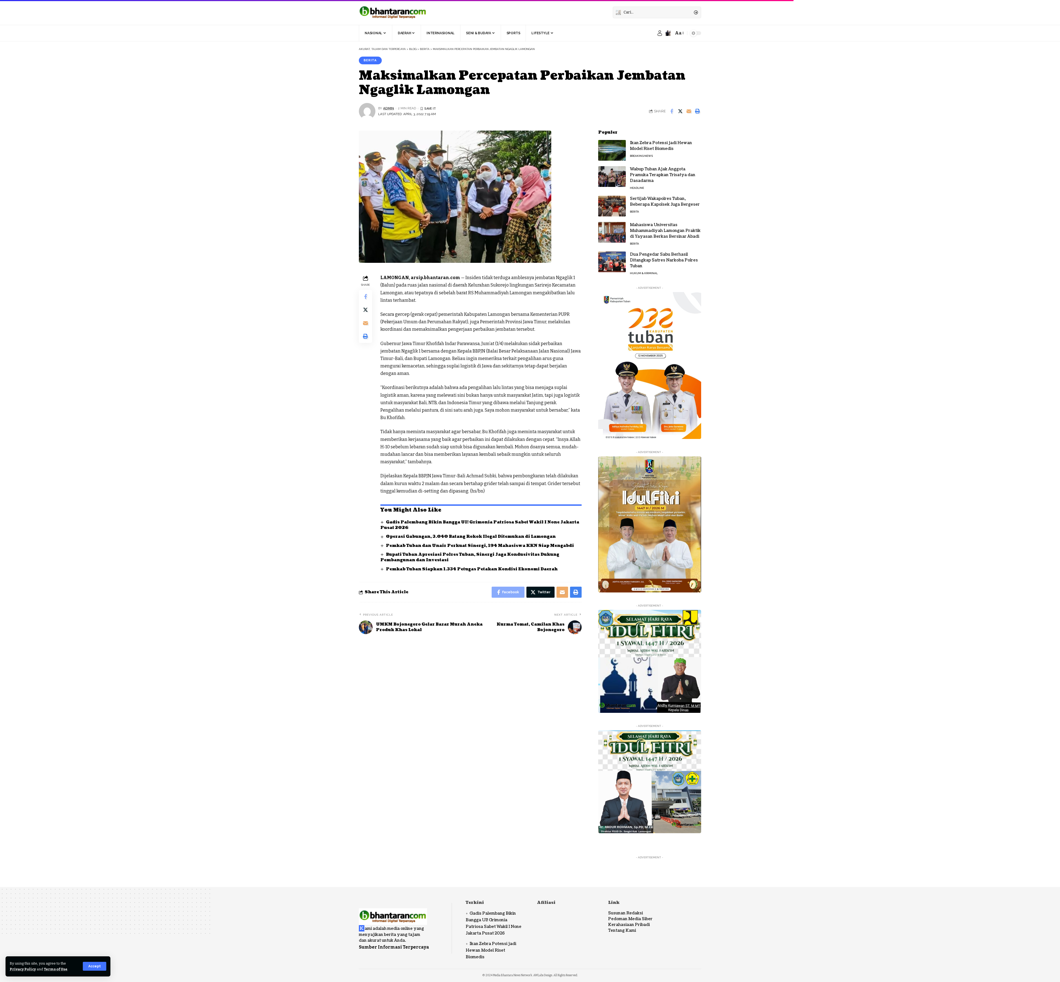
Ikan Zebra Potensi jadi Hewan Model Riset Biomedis (661, 145)
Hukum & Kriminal (644, 273)
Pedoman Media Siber (630, 919)
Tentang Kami (622, 930)
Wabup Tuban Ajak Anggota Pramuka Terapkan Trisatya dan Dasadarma (662, 174)
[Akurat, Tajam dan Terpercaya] (393, 12)
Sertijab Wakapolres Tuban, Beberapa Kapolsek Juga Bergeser (665, 201)
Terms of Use (55, 969)
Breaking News (641, 155)
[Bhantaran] (393, 913)
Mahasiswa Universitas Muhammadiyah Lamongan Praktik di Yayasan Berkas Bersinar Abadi (665, 230)
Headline (637, 187)
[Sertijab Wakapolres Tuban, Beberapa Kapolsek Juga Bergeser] (612, 206)
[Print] (697, 111)
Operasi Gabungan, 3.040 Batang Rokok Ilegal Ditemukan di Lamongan (471, 536)
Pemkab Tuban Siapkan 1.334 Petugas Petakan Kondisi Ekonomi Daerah (472, 569)
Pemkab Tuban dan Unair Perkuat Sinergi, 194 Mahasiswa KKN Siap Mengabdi (480, 545)
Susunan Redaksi (625, 913)
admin (388, 108)
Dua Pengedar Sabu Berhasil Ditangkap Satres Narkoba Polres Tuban (664, 260)
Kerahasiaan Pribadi (629, 924)
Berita (370, 60)
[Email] (689, 111)
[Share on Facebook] (671, 111)
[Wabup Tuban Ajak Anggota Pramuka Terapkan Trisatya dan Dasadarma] (612, 176)
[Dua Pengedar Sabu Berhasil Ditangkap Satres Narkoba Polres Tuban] (612, 262)
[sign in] (659, 33)
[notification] (668, 33)
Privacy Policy (23, 969)
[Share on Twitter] (680, 111)
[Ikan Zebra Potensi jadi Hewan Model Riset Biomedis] (612, 150)
